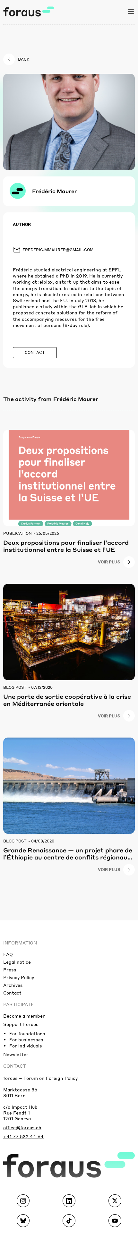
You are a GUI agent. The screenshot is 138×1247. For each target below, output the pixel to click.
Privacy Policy (18, 977)
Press (9, 969)
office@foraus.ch (22, 1127)
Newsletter (16, 1054)
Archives (13, 985)
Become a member (24, 1016)
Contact (12, 992)
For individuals (25, 1045)
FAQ (8, 954)
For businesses (26, 1039)
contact (14, 1066)
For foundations (27, 1033)
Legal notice (17, 962)
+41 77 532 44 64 (23, 1136)
